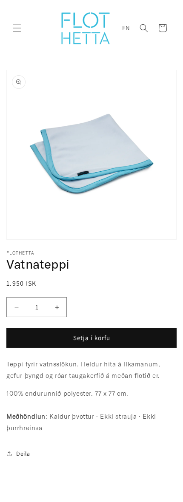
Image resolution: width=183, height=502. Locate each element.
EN (126, 28)
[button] (17, 28)
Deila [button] (23, 453)
